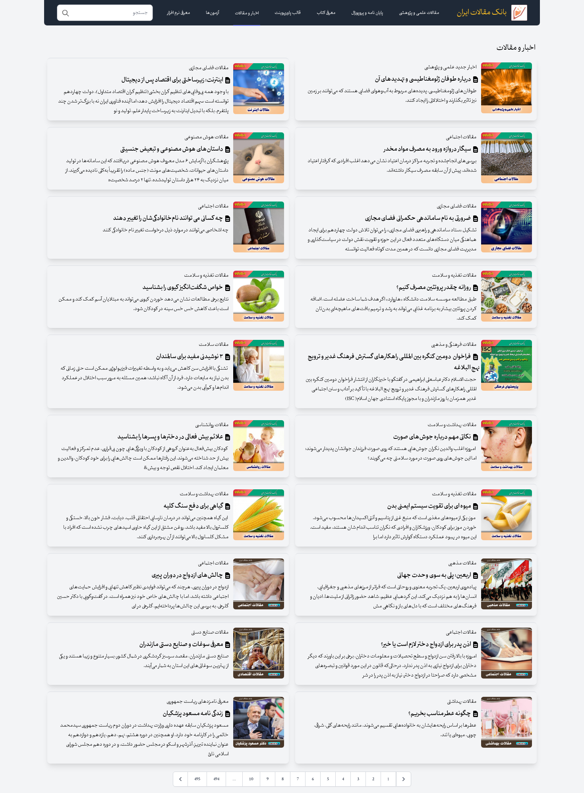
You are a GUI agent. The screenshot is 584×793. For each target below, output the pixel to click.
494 (216, 779)
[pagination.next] (180, 779)
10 (251, 779)
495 (197, 779)
